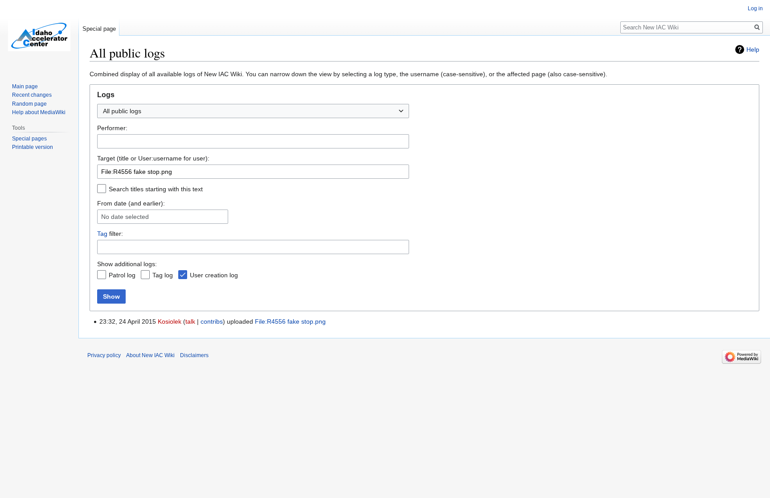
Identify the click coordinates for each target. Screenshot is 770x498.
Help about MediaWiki (39, 112)
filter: (110, 233)
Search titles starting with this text (156, 189)
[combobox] (253, 111)
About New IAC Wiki (150, 355)
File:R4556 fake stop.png (290, 321)
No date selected (125, 216)
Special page (99, 28)
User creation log (214, 275)
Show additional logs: (127, 264)
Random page (29, 104)
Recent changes (32, 95)
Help (752, 49)
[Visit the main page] (39, 35)
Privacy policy (104, 355)
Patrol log (122, 275)
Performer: (112, 128)
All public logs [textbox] (122, 111)
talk (190, 321)
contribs (212, 321)
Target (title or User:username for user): (153, 158)
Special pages (29, 139)
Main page (25, 86)
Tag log (162, 275)
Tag (102, 233)
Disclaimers (194, 355)
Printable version (32, 147)
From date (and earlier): (131, 203)
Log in (755, 8)
